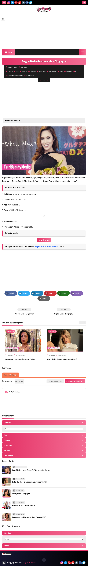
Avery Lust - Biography (21, 493)
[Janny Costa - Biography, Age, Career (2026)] (6, 517)
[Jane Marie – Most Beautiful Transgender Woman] (6, 470)
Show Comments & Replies (75, 381)
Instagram (45, 240)
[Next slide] (84, 322)
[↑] (44, 560)
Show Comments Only (55, 381)
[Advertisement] (44, 31)
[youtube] (19, 2)
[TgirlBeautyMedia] (44, 9)
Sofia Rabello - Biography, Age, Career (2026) (62, 359)
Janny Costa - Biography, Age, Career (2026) (20, 359)
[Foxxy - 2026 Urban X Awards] (6, 505)
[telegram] (30, 2)
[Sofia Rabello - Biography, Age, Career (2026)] (6, 481)
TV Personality (30, 75)
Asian (17, 71)
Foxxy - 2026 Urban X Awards (23, 505)
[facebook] (27, 2)
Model (61, 71)
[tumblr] (23, 2)
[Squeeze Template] (4, 563)
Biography (33, 71)
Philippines (69, 71)
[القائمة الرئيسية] (82, 52)
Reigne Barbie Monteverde (15, 75)
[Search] (84, 2)
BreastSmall (42, 71)
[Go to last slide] (81, 322)
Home (10, 52)
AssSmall (24, 71)
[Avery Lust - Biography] (6, 493)
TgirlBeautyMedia (30, 563)
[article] (63, 311)
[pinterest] (16, 2)
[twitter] (12, 2)
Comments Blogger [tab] (10, 374)
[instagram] (8, 2)
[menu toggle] (4, 2)
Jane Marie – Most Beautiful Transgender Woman (31, 470)
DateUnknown (53, 71)
